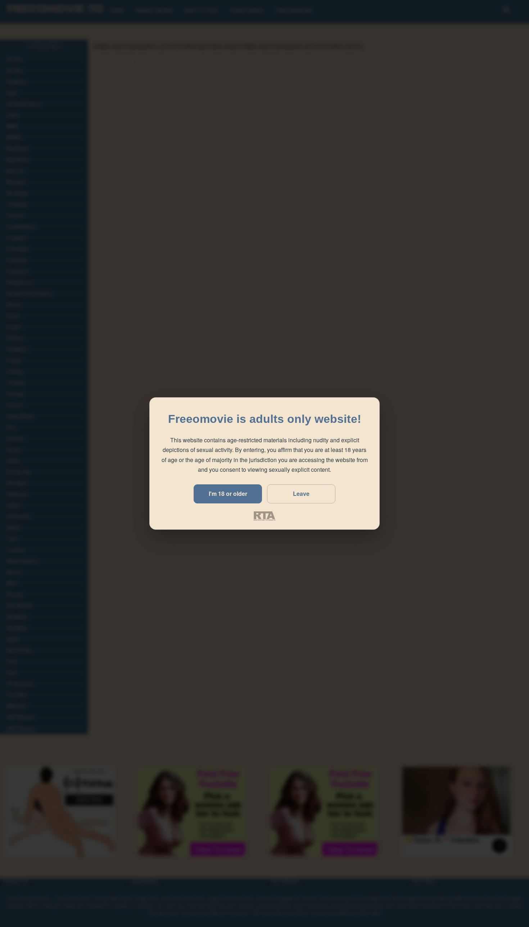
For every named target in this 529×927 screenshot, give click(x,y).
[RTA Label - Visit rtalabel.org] (264, 516)
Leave (301, 493)
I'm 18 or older (228, 493)
